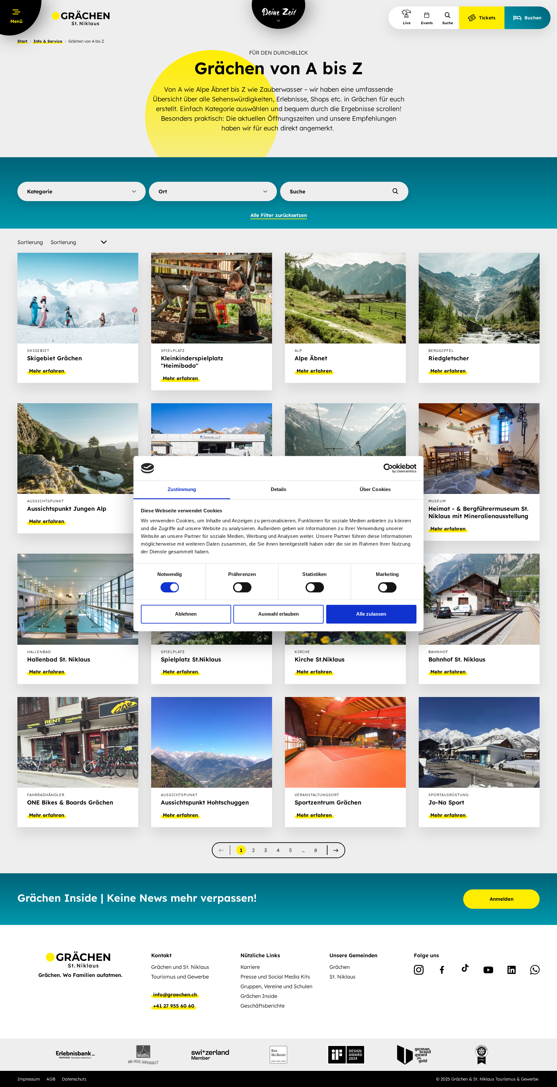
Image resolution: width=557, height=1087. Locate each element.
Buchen (533, 18)
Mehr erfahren (46, 371)
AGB (50, 1079)
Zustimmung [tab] (182, 489)
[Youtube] (488, 971)
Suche (447, 23)
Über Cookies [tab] (375, 489)
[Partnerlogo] (75, 1054)
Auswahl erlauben (278, 614)
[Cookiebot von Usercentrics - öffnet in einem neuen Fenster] (388, 468)
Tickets (487, 18)
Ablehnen (186, 614)
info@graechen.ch (175, 995)
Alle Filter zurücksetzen (278, 215)
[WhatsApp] (535, 971)
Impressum (28, 1079)
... (303, 850)
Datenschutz (74, 1079)
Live (406, 23)
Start (22, 41)
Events (427, 23)
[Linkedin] (511, 971)
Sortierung (30, 242)
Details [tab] (279, 489)
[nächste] (336, 850)
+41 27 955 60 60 (173, 1006)
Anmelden (501, 899)
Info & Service (48, 41)
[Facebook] (442, 971)
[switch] (242, 587)
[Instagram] (419, 971)
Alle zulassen (371, 614)
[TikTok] (465, 971)
